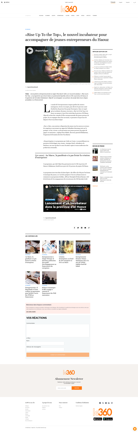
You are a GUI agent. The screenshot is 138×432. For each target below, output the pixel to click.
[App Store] (98, 418)
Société (53, 15)
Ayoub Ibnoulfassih (32, 87)
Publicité (44, 407)
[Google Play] (108, 418)
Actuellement (28, 15)
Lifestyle (88, 15)
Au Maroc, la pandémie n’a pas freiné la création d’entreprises (62, 156)
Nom (27, 340)
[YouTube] (106, 402)
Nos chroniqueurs (28, 420)
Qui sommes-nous (45, 405)
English (120, 2)
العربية (134, 2)
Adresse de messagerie (33, 347)
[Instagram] (112, 403)
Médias (72, 15)
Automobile (27, 415)
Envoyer (77, 388)
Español (128, 2)
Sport (78, 15)
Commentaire (30, 323)
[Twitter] (103, 402)
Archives (44, 409)
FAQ (60, 405)
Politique (41, 15)
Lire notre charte (31, 311)
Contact (60, 407)
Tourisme (95, 15)
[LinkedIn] (109, 402)
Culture (67, 15)
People (82, 15)
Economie (47, 15)
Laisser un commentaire (57, 354)
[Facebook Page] (100, 402)
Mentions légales (79, 405)
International (60, 15)
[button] (135, 429)
